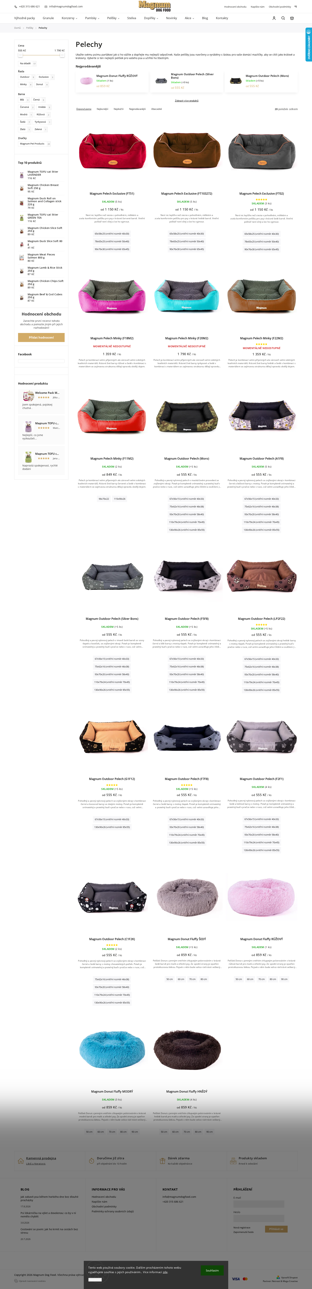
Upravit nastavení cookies (32, 1280)
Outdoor (27, 76)
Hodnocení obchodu (235, 6)
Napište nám (258, 6)
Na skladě (28, 63)
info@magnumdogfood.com (179, 1196)
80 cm (204, 979)
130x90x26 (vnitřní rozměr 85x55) (187, 529)
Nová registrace (241, 1227)
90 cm (284, 979)
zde (165, 1272)
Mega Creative (290, 1281)
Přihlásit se (276, 1229)
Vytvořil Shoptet (289, 1277)
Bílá (24, 99)
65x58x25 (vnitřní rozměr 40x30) (112, 233)
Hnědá (44, 107)
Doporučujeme (83, 109)
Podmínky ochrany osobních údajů (113, 1211)
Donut (41, 84)
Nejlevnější (102, 109)
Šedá (25, 121)
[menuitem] (26, 18)
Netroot (276, 1281)
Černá (38, 99)
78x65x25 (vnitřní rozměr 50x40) (112, 241)
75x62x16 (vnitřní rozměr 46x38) (187, 506)
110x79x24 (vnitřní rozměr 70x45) (187, 522)
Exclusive (46, 76)
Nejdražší (119, 109)
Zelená (40, 129)
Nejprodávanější (137, 109)
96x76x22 (104, 498)
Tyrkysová (42, 121)
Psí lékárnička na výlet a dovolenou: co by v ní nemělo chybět (48, 1214)
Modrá (26, 114)
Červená (26, 107)
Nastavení (95, 1279)
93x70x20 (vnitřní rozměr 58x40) (187, 514)
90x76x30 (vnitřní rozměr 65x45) (112, 249)
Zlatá (25, 129)
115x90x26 (119, 498)
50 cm (169, 979)
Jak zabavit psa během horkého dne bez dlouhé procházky (49, 1198)
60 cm (181, 979)
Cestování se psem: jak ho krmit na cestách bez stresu (49, 1230)
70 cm (192, 979)
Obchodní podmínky (280, 6)
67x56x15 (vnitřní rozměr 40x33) (187, 498)
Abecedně (156, 109)
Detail (112, 153)
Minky (25, 84)
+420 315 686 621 (172, 1201)
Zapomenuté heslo (243, 1232)
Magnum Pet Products (35, 143)
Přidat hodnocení (41, 337)
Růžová (43, 114)
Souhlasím (212, 1270)
